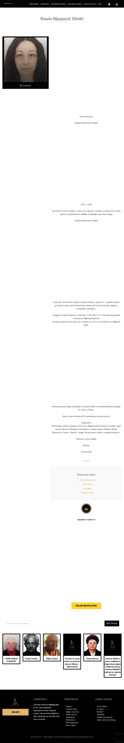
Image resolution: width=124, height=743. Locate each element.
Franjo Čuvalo (31, 659)
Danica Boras (92, 659)
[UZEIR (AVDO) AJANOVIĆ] (11, 645)
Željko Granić (52, 659)
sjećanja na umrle (86, 737)
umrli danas (48, 737)
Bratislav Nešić (88, 493)
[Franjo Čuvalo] (31, 645)
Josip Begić (87, 488)
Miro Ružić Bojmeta (87, 480)
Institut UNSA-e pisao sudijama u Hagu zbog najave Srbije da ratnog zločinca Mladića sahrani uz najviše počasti (113, 667)
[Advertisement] (25, 127)
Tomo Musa (87, 484)
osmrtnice (58, 737)
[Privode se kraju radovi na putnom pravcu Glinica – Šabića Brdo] (72, 645)
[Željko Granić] (52, 645)
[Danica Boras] (92, 645)
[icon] (109, 4)
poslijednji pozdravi (70, 737)
